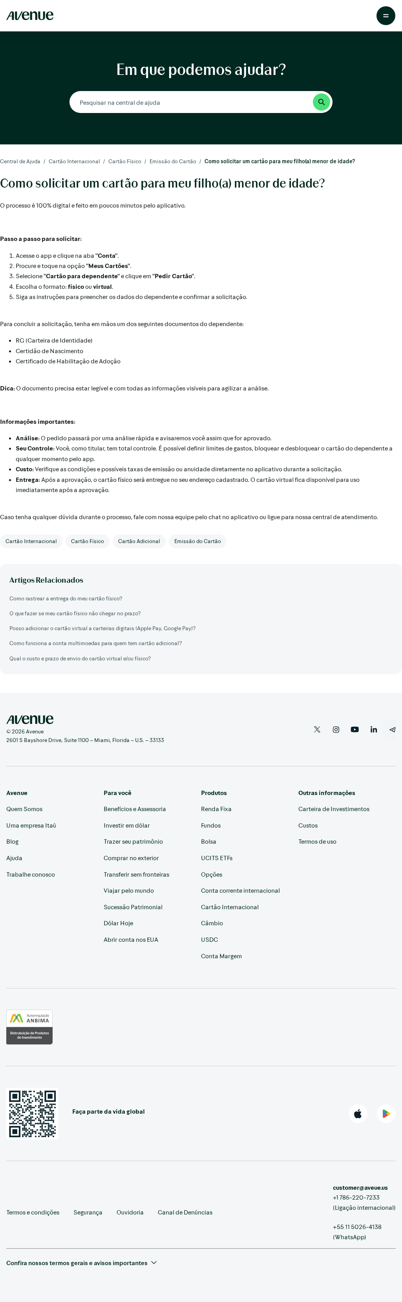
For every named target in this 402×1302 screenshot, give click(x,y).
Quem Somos (24, 808)
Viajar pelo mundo (129, 890)
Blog (12, 841)
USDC (209, 939)
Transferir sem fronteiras (136, 874)
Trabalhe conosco (30, 874)
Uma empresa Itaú (31, 825)
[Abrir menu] (385, 15)
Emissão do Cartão (173, 161)
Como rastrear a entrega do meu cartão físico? (65, 598)
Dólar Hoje (118, 922)
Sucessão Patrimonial (133, 906)
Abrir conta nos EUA (131, 939)
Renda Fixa (216, 808)
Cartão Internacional (74, 161)
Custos (308, 825)
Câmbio (212, 922)
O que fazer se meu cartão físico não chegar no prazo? (75, 613)
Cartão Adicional (139, 541)
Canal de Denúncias (185, 1212)
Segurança (87, 1212)
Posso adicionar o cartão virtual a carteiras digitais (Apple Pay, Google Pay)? (102, 628)
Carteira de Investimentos (333, 808)
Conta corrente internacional (240, 890)
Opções (211, 874)
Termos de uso (317, 841)
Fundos (211, 825)
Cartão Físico (124, 161)
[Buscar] (321, 102)
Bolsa (208, 841)
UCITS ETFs (216, 857)
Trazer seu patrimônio (133, 841)
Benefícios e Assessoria (135, 808)
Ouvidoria (130, 1212)
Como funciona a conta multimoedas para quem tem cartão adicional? (95, 643)
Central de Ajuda (20, 161)
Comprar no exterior (131, 857)
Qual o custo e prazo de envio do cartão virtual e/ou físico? (80, 658)
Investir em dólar (127, 825)
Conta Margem (221, 955)
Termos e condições (32, 1212)
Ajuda (14, 857)
